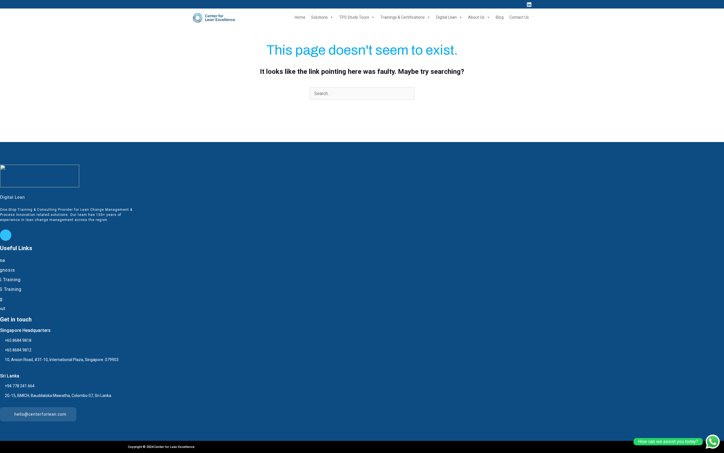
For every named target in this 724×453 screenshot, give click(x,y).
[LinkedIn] (5, 235)
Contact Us (519, 17)
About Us (476, 17)
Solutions (319, 17)
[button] (518, 4)
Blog (500, 17)
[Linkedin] (529, 4)
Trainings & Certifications (402, 17)
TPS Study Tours (354, 17)
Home (300, 17)
